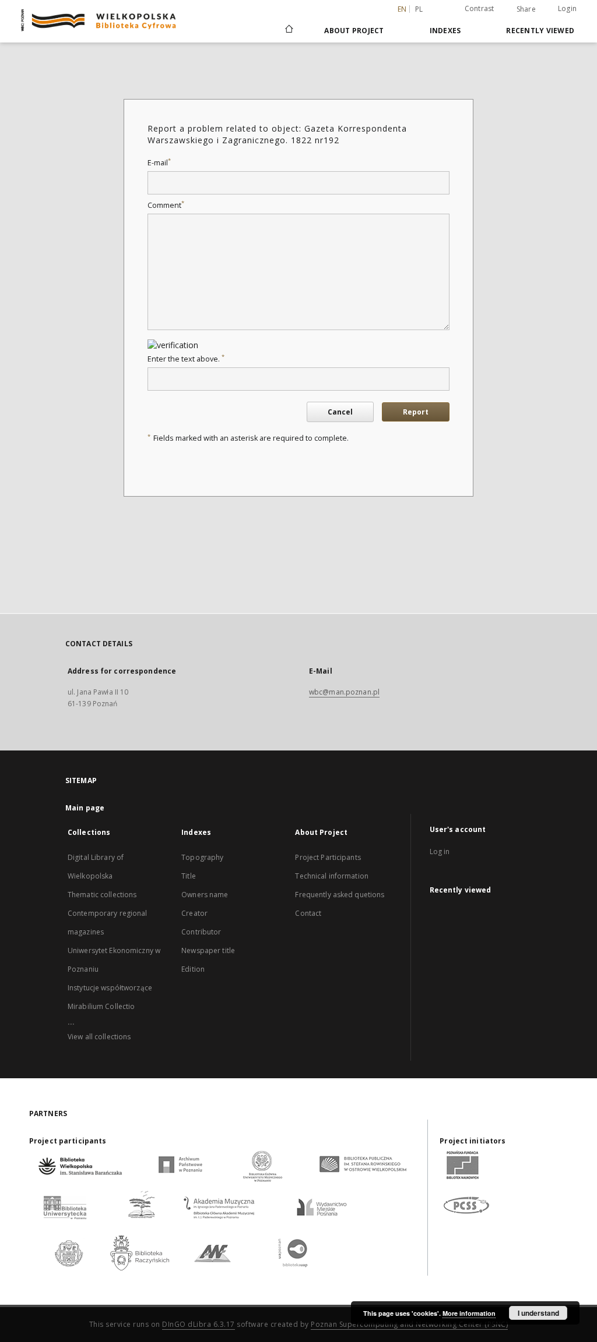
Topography (202, 857)
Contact (308, 913)
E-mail (159, 163)
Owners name (204, 895)
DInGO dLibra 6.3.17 (198, 1324)
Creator (194, 913)
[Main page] (288, 30)
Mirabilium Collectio (101, 1006)
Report (416, 412)
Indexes (445, 31)
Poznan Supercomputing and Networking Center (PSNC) (409, 1324)
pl (419, 9)
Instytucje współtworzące (110, 988)
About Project (354, 31)
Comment (166, 205)
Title (188, 876)
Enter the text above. (186, 359)
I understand (538, 1313)
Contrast (479, 8)
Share (526, 9)
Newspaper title (208, 950)
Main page (84, 808)
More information (469, 1313)
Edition (193, 969)
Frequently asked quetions (339, 895)
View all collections (99, 1037)
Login (567, 8)
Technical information (331, 876)
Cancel (340, 412)
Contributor (201, 932)
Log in (440, 851)
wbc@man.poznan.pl (344, 692)
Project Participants (327, 857)
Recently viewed (540, 31)
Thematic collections (102, 895)
